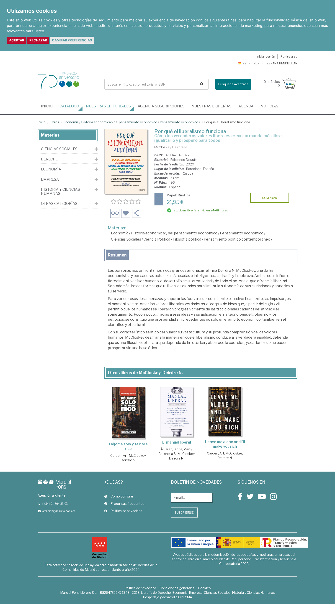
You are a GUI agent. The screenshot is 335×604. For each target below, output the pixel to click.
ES (244, 63)
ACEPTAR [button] (16, 40)
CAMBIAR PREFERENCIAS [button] (72, 40)
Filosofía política (187, 239)
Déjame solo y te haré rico (128, 446)
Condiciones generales (177, 588)
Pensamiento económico (179, 122)
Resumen (117, 255)
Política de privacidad (126, 511)
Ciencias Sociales (126, 239)
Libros (54, 122)
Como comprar (122, 496)
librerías (211, 106)
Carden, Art (119, 455)
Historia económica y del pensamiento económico (119, 122)
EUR (257, 63)
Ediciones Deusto (183, 160)
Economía (71, 122)
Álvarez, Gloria (171, 449)
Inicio (48, 106)
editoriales (108, 106)
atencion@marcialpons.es (58, 511)
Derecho (49, 159)
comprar (269, 198)
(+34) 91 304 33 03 (55, 503)
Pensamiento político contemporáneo (237, 239)
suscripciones (161, 106)
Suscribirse (184, 512)
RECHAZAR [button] (38, 40)
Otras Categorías (59, 204)
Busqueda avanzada (233, 84)
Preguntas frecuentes (127, 503)
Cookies (204, 588)
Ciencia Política (157, 239)
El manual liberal (176, 442)
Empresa (50, 180)
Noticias (269, 106)
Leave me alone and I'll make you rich (225, 444)
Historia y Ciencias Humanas (60, 191)
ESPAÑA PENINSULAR (282, 63)
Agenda (246, 106)
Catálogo (69, 106)
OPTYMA (185, 597)
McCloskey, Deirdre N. (170, 147)
